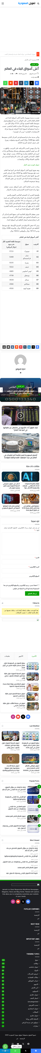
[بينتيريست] (16, 83)
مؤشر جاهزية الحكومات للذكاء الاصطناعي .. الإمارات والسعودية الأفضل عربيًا (30, 485)
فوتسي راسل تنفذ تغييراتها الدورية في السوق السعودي (11, 507)
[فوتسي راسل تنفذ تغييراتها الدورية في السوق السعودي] (11, 499)
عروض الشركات (33, 974)
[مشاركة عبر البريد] (8, 347)
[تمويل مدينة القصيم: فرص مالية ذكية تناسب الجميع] (33, 697)
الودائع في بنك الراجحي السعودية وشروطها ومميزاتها (15, 798)
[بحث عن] (38, 4)
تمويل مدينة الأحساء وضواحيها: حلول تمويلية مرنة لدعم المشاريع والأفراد (10, 768)
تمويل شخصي (33, 967)
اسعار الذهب (34, 998)
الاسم (37, 557)
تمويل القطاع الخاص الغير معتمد (15, 816)
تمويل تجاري (34, 1015)
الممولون (35, 991)
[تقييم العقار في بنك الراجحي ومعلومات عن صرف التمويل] (33, 809)
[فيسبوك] (37, 83)
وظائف (36, 963)
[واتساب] (5, 83)
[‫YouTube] (18, 717)
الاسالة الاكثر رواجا (32, 1019)
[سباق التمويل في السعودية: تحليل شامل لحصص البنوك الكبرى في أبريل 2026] (33, 666)
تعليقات (7, 656)
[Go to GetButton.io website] (5, 1050)
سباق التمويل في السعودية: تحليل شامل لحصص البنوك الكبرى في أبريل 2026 (14, 665)
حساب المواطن (33, 981)
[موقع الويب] (20, 372)
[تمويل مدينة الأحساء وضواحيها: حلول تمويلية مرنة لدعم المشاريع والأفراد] (10, 759)
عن (38, 918)
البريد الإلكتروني (34, 567)
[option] (20, 390)
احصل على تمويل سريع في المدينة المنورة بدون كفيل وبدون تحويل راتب (11, 485)
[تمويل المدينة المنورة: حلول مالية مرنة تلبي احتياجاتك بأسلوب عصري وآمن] (33, 676)
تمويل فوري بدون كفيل (31, 165)
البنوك (36, 970)
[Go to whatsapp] (5, 1046)
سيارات (35, 1026)
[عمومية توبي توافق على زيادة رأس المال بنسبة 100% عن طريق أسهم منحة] (30, 499)
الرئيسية (34, 60)
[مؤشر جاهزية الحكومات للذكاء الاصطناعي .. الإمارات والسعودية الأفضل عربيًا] (30, 477)
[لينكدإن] (26, 83)
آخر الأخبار (28, 60)
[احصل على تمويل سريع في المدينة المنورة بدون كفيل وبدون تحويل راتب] (11, 477)
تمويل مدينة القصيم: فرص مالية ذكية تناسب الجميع (20, 54)
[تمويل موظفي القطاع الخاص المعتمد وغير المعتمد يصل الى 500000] (30, 759)
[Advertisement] (20, 29)
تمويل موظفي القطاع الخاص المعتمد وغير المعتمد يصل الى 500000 (20, 392)
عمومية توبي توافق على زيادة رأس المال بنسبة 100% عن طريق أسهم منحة (30, 508)
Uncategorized (33, 1002)
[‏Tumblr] (21, 83)
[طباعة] (4, 347)
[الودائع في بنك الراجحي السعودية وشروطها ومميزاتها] (33, 800)
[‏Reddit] (10, 83)
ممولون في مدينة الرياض (30, 1022)
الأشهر (21, 656)
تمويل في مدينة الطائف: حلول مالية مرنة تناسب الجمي (14, 704)
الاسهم (36, 984)
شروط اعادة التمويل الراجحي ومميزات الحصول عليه (14, 827)
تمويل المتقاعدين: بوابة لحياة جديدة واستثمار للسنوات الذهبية (14, 685)
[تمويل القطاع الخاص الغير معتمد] (33, 819)
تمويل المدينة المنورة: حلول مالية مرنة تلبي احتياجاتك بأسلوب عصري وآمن (14, 675)
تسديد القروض (33, 1005)
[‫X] (31, 83)
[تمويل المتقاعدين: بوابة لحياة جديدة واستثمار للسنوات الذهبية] (33, 687)
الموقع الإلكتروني (34, 576)
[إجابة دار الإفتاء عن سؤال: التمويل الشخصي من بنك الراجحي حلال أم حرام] (33, 790)
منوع (36, 960)
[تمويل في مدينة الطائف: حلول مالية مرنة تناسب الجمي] (33, 706)
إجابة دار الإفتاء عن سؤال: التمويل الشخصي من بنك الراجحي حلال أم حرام (14, 788)
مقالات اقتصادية (33, 977)
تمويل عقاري (34, 995)
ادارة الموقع (33, 73)
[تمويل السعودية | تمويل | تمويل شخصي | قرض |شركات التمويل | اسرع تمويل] (27, 3)
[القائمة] (3, 4)
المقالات (35, 1012)
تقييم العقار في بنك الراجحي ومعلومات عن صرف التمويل (17, 807)
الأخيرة (34, 656)
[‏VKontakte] (12, 347)
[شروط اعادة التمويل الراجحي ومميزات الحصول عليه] (33, 829)
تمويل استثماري (33, 1008)
